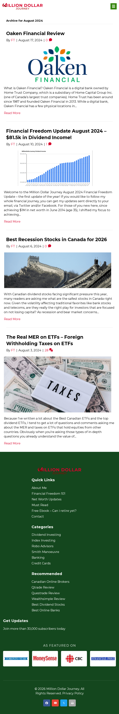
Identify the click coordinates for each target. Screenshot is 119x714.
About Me (39, 488)
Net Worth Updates (47, 499)
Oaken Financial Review (35, 33)
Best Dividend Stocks (48, 604)
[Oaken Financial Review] (57, 64)
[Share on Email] (55, 702)
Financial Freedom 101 (48, 493)
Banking (38, 557)
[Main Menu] (113, 6)
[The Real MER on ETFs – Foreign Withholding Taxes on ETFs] (57, 384)
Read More (12, 113)
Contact (38, 516)
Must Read (40, 505)
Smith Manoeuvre (45, 552)
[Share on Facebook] (46, 702)
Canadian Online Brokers (50, 582)
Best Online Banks (46, 610)
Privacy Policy (73, 693)
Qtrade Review (43, 587)
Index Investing (43, 540)
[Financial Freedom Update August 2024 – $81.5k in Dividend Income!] (57, 168)
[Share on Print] (72, 702)
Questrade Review (46, 593)
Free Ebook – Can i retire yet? (54, 511)
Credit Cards (41, 563)
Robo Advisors (42, 546)
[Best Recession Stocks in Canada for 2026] (57, 270)
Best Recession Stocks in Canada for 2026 (56, 239)
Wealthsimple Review (48, 599)
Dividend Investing (46, 535)
